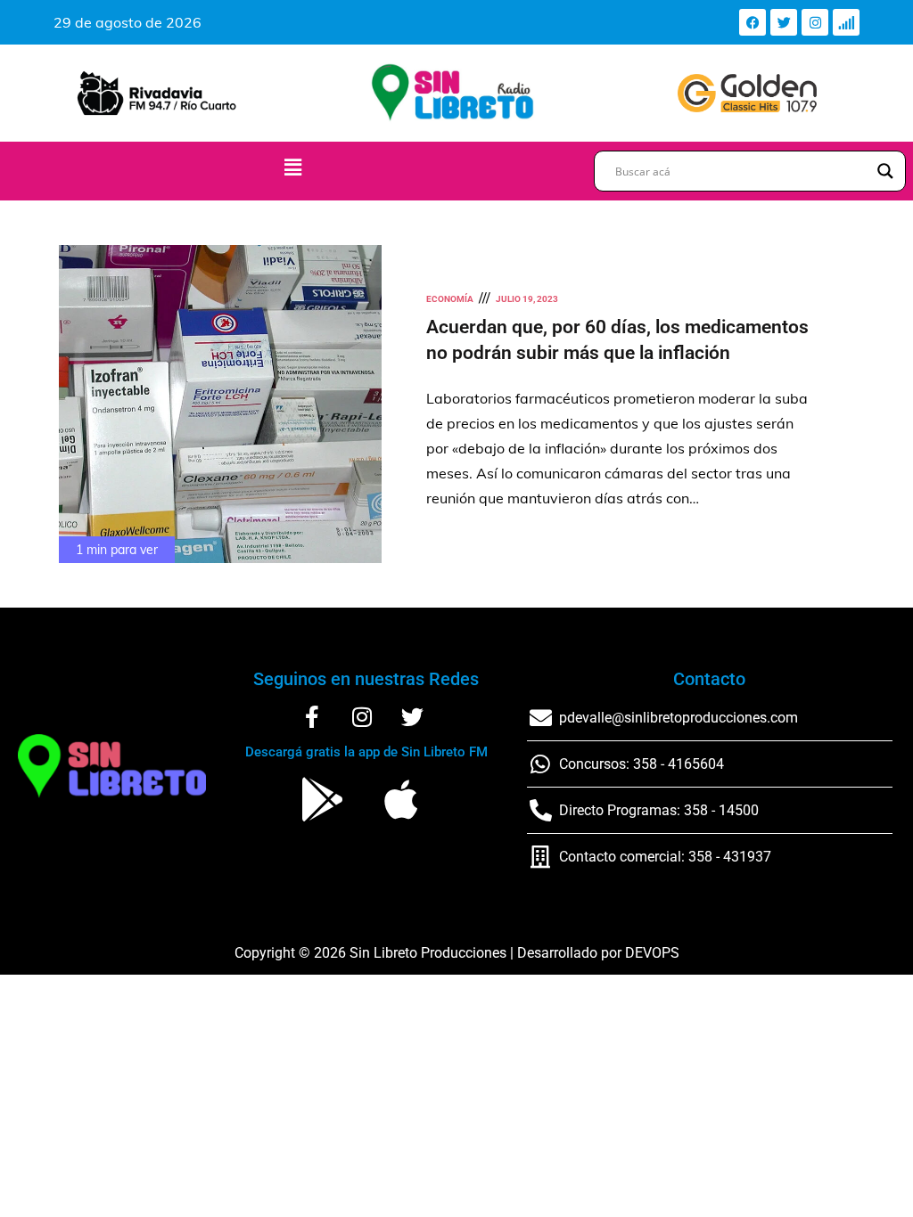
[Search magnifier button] (885, 171)
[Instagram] (815, 22)
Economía (449, 299)
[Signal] (846, 22)
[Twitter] (783, 22)
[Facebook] (752, 22)
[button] (292, 167)
